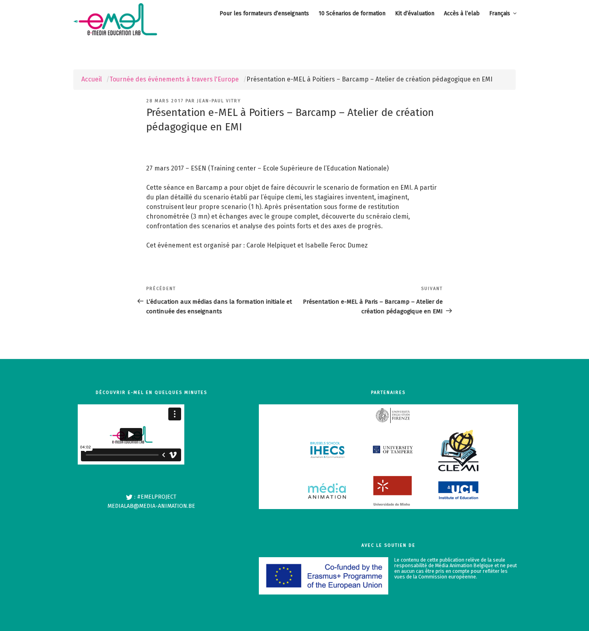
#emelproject (156, 496)
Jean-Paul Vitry (219, 100)
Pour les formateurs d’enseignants (264, 13)
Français (499, 13)
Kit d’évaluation (414, 13)
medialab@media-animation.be (151, 506)
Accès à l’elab (462, 13)
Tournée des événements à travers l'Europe (174, 79)
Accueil (91, 79)
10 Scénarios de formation (352, 13)
